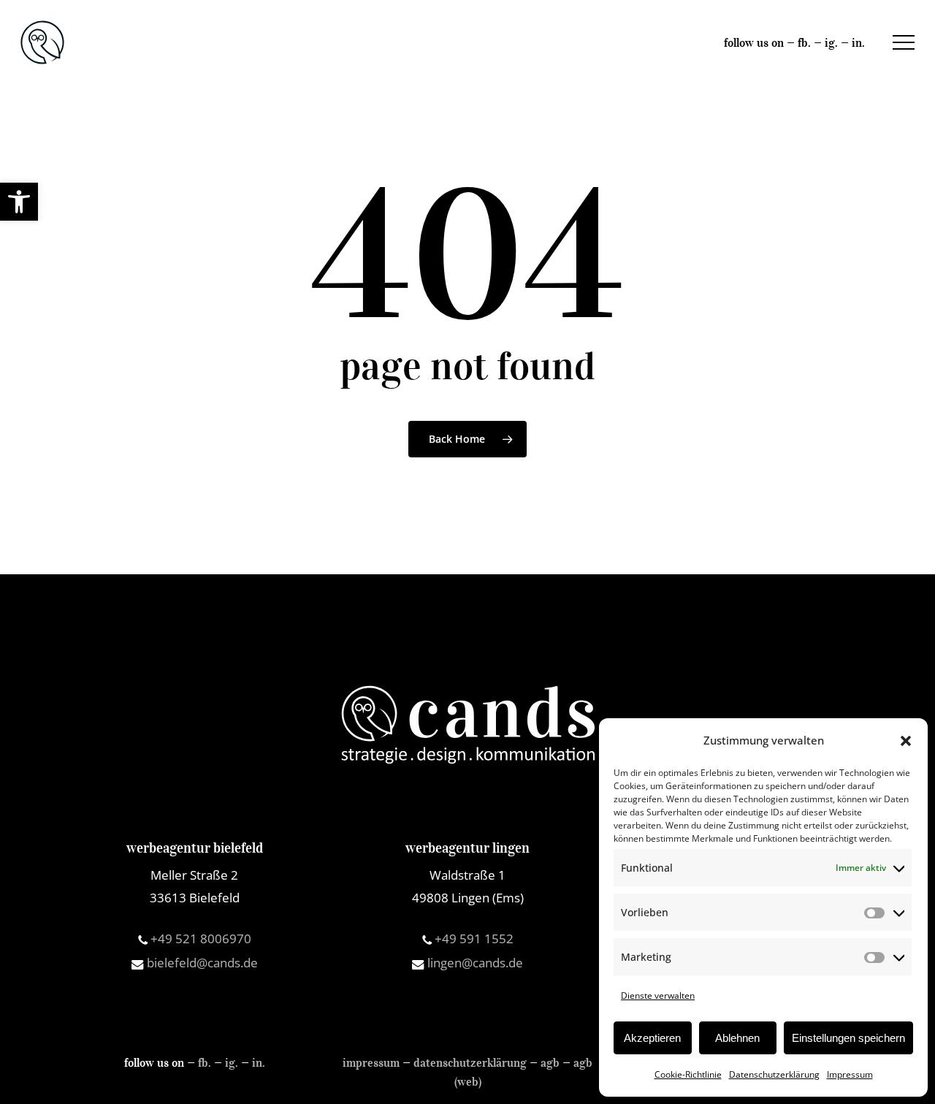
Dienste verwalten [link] (658, 995)
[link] (19, 202)
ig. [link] (831, 42)
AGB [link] (550, 1062)
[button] (905, 741)
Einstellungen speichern (848, 1038)
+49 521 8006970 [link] (199, 938)
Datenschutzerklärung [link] (774, 1074)
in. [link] (858, 42)
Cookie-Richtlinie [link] (688, 1074)
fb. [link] (804, 42)
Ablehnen (737, 1038)
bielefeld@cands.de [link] (201, 962)
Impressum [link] (850, 1074)
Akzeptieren (652, 1038)
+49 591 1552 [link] (473, 938)
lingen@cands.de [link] (473, 962)
